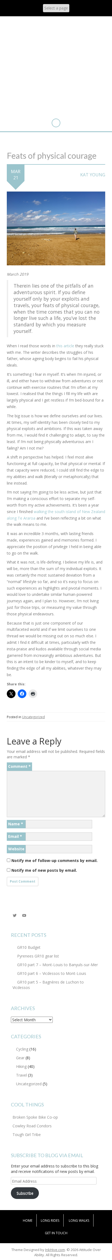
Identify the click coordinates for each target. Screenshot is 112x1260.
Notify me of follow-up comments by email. (54, 860)
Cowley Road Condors (32, 1125)
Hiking (21, 1066)
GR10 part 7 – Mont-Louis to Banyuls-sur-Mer (57, 964)
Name (15, 823)
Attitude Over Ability (56, 41)
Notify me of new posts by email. (44, 870)
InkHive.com (55, 1249)
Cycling (22, 1049)
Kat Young (92, 175)
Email (15, 836)
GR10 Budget (29, 947)
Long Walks (79, 1220)
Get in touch (56, 1233)
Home (27, 1220)
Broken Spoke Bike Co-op (35, 1117)
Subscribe (25, 1193)
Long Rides (50, 1220)
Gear (20, 1057)
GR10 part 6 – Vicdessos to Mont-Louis (51, 973)
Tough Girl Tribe (27, 1134)
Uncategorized (33, 717)
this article (65, 345)
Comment (19, 766)
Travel (21, 1075)
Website (16, 848)
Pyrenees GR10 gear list (38, 956)
